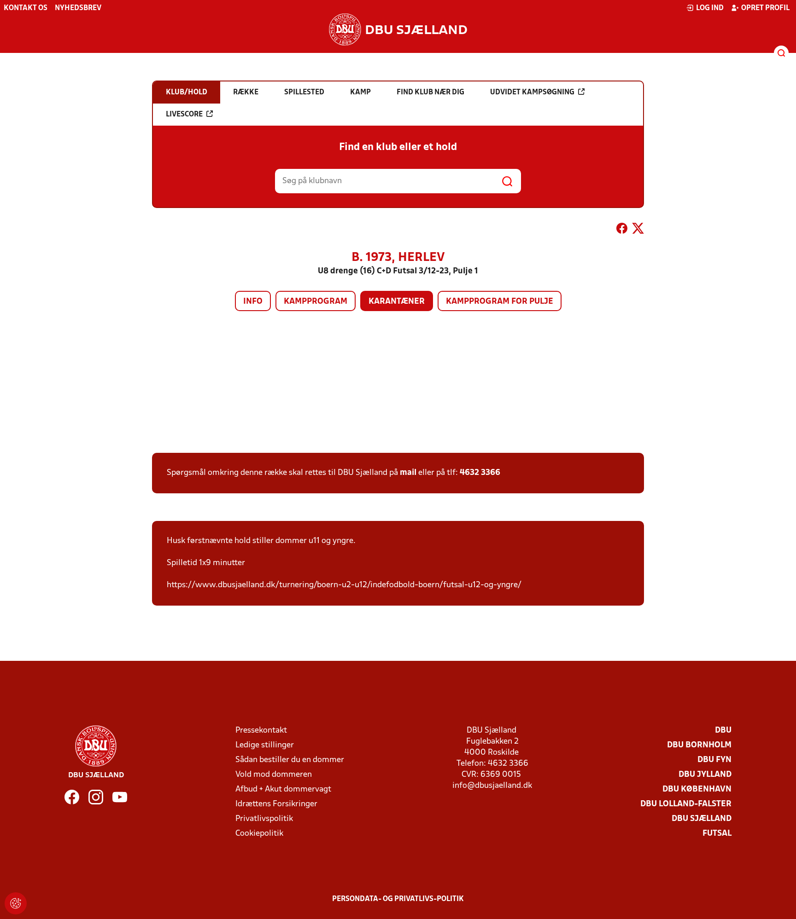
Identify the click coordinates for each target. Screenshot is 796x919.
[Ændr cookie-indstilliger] (16, 903)
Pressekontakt (261, 730)
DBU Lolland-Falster (686, 804)
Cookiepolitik (259, 834)
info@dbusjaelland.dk (492, 786)
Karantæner (397, 302)
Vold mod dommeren (273, 775)
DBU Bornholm (699, 745)
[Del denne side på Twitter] (638, 230)
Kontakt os (25, 8)
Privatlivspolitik (264, 819)
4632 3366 (480, 473)
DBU (723, 730)
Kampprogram (315, 302)
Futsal (717, 834)
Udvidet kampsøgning (532, 92)
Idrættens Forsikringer (276, 804)
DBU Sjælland (702, 819)
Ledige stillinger (264, 745)
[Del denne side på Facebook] (621, 230)
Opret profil (765, 8)
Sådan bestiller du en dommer (289, 760)
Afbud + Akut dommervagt (283, 789)
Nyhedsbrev (78, 8)
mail (408, 473)
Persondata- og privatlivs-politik (398, 899)
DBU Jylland (705, 775)
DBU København (697, 789)
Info (253, 302)
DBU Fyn (714, 760)
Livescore (184, 114)
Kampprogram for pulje (499, 302)
